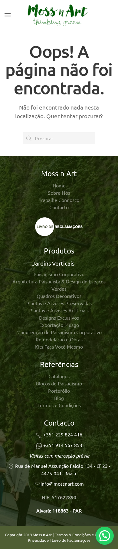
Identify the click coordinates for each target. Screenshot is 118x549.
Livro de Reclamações (71, 540)
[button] (8, 15)
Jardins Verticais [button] (53, 263)
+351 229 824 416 (62, 434)
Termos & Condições (73, 534)
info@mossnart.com (62, 483)
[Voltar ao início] (59, 15)
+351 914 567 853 (62, 445)
